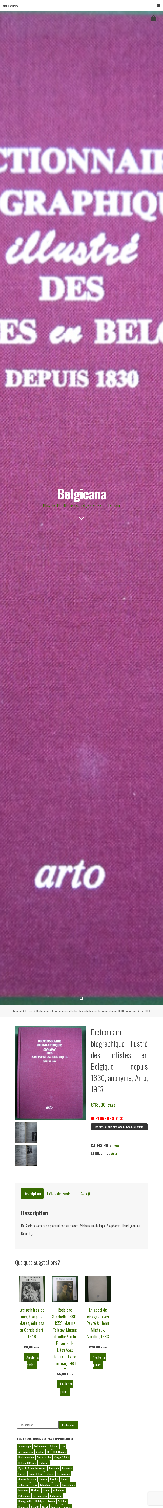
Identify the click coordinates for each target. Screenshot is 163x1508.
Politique (40, 1501)
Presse (51, 1501)
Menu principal (11, 5)
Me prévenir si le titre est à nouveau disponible (119, 1126)
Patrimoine (24, 1496)
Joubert (65, 1479)
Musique (35, 1490)
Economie (54, 1468)
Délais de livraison (60, 1193)
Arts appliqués (25, 1452)
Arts (114, 1153)
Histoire (54, 1479)
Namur (46, 1490)
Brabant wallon (26, 1457)
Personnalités (40, 1496)
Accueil (17, 1011)
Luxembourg (68, 1485)
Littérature (45, 1485)
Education (67, 1468)
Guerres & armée (27, 1479)
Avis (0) (87, 1193)
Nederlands (59, 1490)
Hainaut (43, 1479)
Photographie (25, 1501)
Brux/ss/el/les (44, 1457)
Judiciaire (23, 1485)
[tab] (32, 1193)
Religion (62, 1501)
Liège (56, 1485)
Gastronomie (63, 1474)
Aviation (40, 1452)
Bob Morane (59, 1452)
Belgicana (81, 493)
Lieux (34, 1485)
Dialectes (44, 1463)
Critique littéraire (27, 1463)
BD (48, 1452)
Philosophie (56, 1496)
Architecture (40, 1446)
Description (32, 1193)
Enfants (22, 1474)
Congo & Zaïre (61, 1457)
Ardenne (54, 1446)
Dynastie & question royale (32, 1468)
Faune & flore (35, 1474)
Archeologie (24, 1446)
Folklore (50, 1474)
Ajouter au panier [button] (32, 1361)
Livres (29, 1011)
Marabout (23, 1490)
